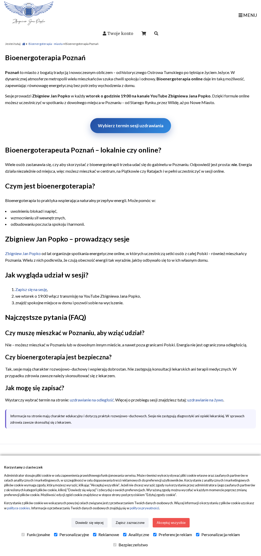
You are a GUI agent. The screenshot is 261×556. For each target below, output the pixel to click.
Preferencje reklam (175, 534)
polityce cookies (18, 508)
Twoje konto (120, 33)
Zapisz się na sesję (31, 289)
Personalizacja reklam (220, 534)
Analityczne (138, 534)
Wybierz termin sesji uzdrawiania (130, 125)
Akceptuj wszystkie (171, 523)
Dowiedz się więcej (89, 523)
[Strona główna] (23, 43)
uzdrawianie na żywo (205, 399)
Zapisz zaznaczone (130, 523)
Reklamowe (108, 534)
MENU (249, 15)
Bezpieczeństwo (133, 544)
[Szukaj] (156, 33)
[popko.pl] (28, 23)
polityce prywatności (144, 508)
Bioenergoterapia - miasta (46, 43)
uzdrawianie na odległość (92, 399)
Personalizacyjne (74, 534)
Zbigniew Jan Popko (23, 253)
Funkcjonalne (38, 534)
